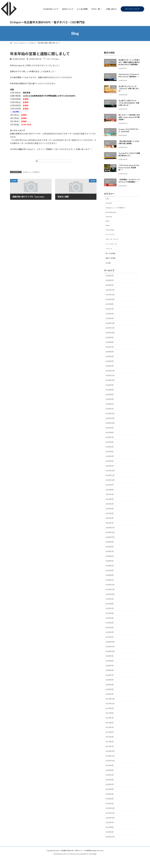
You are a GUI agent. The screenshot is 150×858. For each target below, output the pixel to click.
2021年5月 (110, 504)
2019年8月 (110, 604)
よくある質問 (82, 9)
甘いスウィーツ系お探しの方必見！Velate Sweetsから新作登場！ (129, 117)
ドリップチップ (111, 244)
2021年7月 (110, 494)
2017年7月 (110, 718)
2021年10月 (110, 480)
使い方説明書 (110, 253)
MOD (108, 221)
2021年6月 (110, 499)
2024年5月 (110, 356)
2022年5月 (110, 447)
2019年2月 (110, 632)
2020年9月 (110, 542)
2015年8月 (110, 827)
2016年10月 (110, 761)
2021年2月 (110, 518)
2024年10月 (110, 333)
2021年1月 (110, 523)
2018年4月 (110, 680)
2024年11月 (110, 328)
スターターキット (112, 239)
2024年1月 (110, 366)
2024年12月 (110, 323)
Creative (109, 203)
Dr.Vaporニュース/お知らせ (31, 172)
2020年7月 (110, 551)
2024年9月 (110, 337)
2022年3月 (110, 456)
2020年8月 (110, 547)
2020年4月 (110, 566)
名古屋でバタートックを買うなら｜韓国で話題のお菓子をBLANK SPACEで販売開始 (129, 62)
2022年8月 (110, 432)
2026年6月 (110, 275)
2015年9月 (110, 822)
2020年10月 (110, 537)
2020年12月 (110, 528)
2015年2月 (110, 832)
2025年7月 (110, 309)
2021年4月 (110, 509)
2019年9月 (110, 599)
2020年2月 (110, 575)
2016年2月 (110, 799)
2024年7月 (110, 347)
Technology (110, 230)
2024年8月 (110, 342)
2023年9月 (110, 385)
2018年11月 (110, 646)
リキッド (109, 249)
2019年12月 (110, 585)
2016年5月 (110, 784)
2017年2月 (110, 742)
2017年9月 (110, 708)
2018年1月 (110, 694)
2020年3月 (110, 570)
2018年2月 (110, 689)
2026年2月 (110, 280)
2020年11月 (110, 532)
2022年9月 (110, 428)
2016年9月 (110, 765)
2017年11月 (110, 704)
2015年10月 (110, 818)
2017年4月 (110, 732)
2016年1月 (110, 803)
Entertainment (111, 212)
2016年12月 (110, 751)
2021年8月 (110, 490)
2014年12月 (110, 837)
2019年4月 (110, 623)
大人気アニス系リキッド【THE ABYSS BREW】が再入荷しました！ (128, 103)
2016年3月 (110, 794)
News (108, 225)
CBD (107, 199)
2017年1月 (110, 746)
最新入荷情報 (110, 258)
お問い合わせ (111, 9)
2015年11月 (110, 813)
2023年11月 (110, 375)
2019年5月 (110, 618)
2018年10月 (110, 651)
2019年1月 (110, 637)
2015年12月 (110, 808)
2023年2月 (110, 404)
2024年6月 (110, 352)
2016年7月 (110, 775)
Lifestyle (109, 217)
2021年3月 (110, 513)
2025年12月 (110, 290)
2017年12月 (110, 699)
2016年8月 (110, 770)
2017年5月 (110, 727)
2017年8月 (110, 713)
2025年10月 (110, 299)
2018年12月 (110, 642)
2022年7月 (110, 437)
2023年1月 (110, 409)
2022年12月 (110, 413)
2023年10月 (110, 380)
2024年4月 (110, 361)
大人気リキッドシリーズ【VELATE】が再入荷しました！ (128, 88)
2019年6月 (110, 613)
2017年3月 (110, 737)
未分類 (108, 263)
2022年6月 (110, 442)
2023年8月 (110, 390)
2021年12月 (110, 471)
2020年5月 (110, 561)
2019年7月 (110, 608)
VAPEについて (67, 9)
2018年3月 (110, 685)
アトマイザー (110, 234)
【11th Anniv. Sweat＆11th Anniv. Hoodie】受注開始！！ (128, 167)
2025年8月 (110, 304)
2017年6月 (110, 723)
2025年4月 (110, 314)
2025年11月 (110, 295)
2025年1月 (110, 318)
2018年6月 (110, 670)
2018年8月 (110, 661)
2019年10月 (110, 594)
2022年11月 (110, 418)
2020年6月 (110, 556)
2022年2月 (110, 461)
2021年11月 (110, 475)
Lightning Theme (75, 854)
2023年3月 (110, 399)
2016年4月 (110, 789)
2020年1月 (110, 580)
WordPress (64, 854)
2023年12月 (110, 371)
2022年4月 (110, 451)
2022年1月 (110, 466)
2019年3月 (110, 627)
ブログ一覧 (95, 9)
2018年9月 (110, 656)
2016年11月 (110, 756)
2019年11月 (110, 589)
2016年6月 (110, 780)
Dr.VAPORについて (50, 9)
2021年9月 (110, 485)
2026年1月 (110, 285)
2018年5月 (110, 675)
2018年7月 (110, 665)
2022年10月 (110, 423)
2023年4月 (110, 394)
